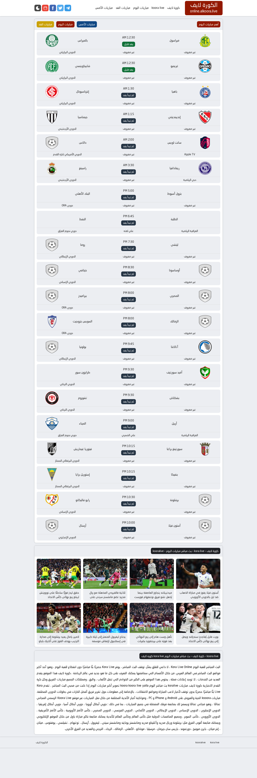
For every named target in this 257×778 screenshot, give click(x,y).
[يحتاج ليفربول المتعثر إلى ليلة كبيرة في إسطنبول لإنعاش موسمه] (105, 618)
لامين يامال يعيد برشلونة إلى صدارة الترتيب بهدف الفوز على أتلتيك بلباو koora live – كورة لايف (59, 641)
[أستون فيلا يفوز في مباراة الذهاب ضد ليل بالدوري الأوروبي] (198, 574)
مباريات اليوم (141, 7)
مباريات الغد (123, 7)
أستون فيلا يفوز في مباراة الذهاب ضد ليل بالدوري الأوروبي (199, 594)
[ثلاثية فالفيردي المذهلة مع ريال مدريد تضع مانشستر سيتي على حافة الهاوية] (105, 574)
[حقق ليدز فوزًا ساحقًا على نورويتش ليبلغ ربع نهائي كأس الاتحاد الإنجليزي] (59, 574)
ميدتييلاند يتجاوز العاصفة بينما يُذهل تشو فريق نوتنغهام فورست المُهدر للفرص (153, 596)
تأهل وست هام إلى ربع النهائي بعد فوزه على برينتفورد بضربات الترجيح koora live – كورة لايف (154, 641)
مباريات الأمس (104, 7)
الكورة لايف (42, 742)
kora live (214, 742)
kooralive (200, 742)
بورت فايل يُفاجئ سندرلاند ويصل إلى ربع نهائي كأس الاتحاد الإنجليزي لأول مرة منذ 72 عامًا (200, 641)
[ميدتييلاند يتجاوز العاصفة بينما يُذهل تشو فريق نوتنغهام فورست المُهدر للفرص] (152, 574)
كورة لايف (173, 7)
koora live (158, 7)
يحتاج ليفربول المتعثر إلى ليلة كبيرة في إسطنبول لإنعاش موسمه (105, 639)
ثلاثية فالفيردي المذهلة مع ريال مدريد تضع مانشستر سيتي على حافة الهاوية (107, 596)
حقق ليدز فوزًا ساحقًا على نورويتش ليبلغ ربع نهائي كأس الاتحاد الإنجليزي (59, 596)
